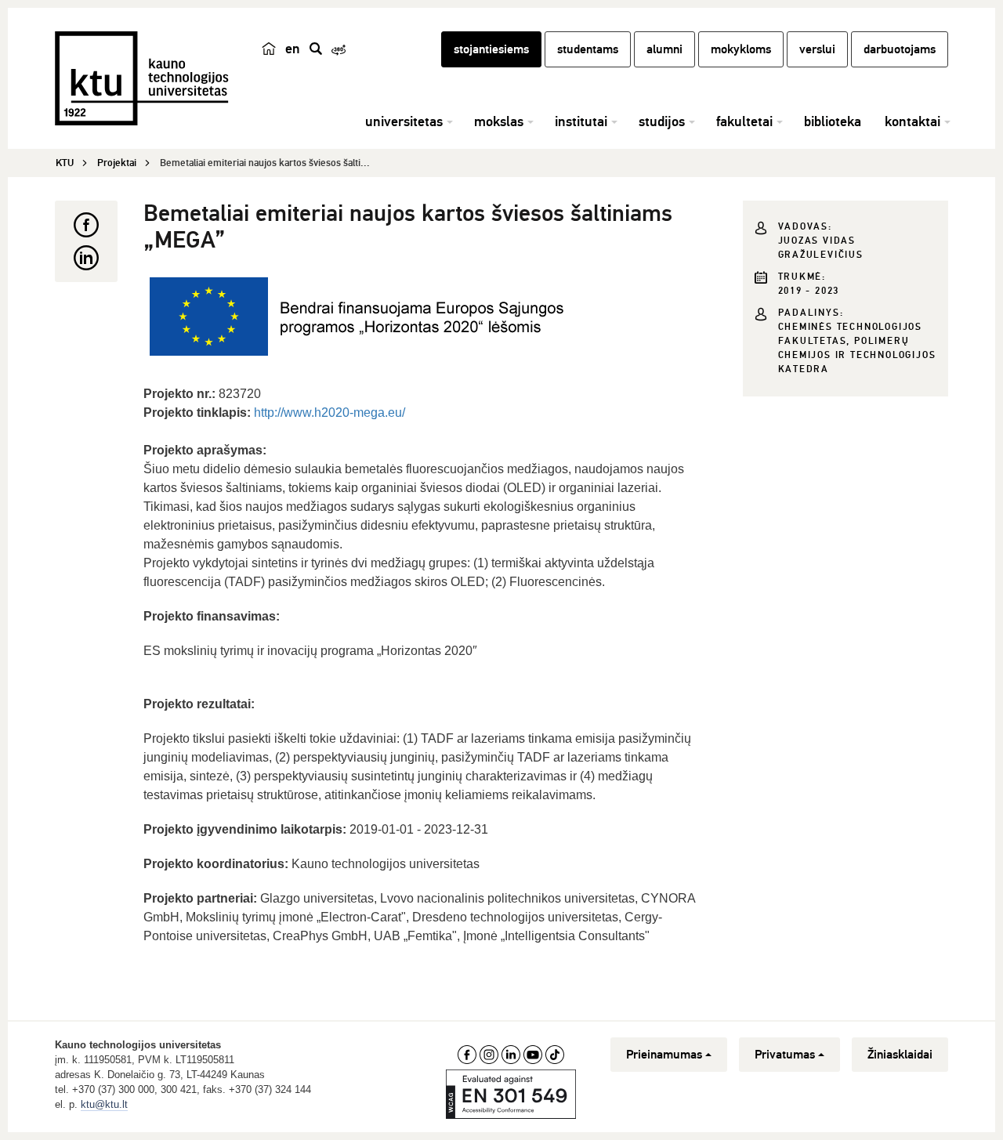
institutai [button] (581, 121)
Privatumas (785, 1054)
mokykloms (741, 49)
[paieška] (316, 48)
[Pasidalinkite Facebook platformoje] (86, 224)
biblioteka (832, 121)
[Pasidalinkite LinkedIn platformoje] (86, 257)
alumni (664, 49)
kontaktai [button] (912, 121)
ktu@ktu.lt (104, 1104)
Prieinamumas (664, 1054)
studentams (587, 49)
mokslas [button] (498, 121)
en (292, 48)
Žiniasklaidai (899, 1054)
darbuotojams (900, 49)
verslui (817, 49)
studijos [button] (662, 121)
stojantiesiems (491, 49)
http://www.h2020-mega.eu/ (329, 412)
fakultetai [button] (744, 121)
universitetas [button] (404, 121)
